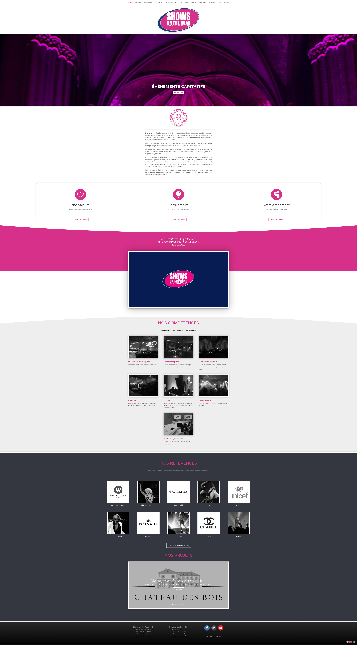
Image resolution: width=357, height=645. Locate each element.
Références (212, 2)
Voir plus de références (178, 545)
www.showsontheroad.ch (178, 636)
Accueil (130, 2)
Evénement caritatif (208, 362)
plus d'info (178, 92)
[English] (354, 642)
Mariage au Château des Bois (178, 580)
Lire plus (178, 589)
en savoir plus (80, 219)
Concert (167, 400)
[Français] (347, 642)
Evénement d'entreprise (139, 362)
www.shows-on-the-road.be (143, 636)
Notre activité (148, 2)
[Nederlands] (350, 642)
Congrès (132, 400)
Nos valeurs (138, 2)
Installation (193, 2)
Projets (220, 2)
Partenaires (202, 2)
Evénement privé (171, 362)
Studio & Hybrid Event (173, 439)
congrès (178, 86)
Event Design (184, 2)
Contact (226, 2)
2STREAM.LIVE (159, 2)
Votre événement (171, 2)
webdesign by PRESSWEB (213, 636)
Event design (205, 400)
